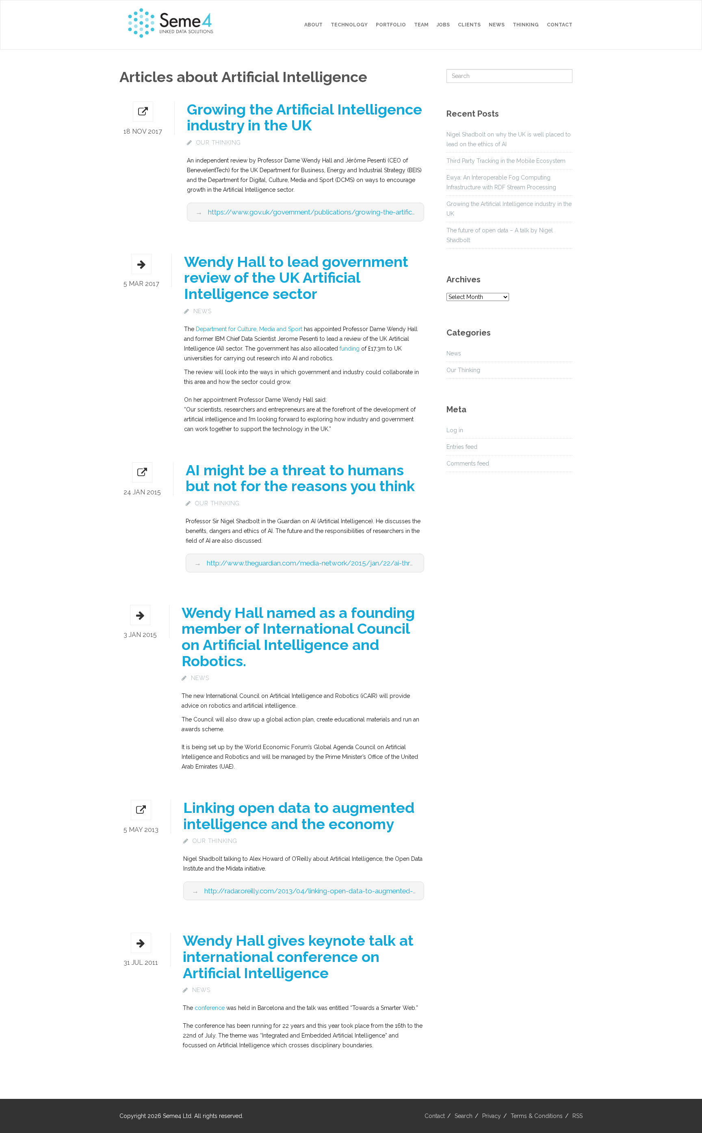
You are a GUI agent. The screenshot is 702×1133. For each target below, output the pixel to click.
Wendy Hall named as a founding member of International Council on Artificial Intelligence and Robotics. (298, 636)
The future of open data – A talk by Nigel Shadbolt (499, 235)
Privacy (491, 1116)
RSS (577, 1116)
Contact (559, 25)
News (497, 25)
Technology (349, 25)
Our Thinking (218, 142)
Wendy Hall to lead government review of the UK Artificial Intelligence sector (296, 277)
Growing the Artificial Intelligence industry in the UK (304, 117)
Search (463, 1116)
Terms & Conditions (537, 1116)
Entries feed (461, 447)
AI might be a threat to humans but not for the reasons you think (300, 478)
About (313, 25)
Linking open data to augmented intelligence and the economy (298, 815)
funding (350, 348)
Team (421, 25)
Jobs (443, 25)
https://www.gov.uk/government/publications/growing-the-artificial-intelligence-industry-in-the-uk (360, 212)
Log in (454, 430)
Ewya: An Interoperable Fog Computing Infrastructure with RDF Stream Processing (501, 182)
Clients (469, 25)
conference (210, 1008)
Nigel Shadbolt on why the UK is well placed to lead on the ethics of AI (508, 139)
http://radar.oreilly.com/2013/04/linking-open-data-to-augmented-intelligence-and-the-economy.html (362, 891)
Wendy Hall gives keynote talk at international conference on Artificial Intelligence (298, 956)
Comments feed (467, 463)
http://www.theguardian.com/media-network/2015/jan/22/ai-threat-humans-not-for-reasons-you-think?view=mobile (389, 563)
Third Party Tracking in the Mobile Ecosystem (506, 161)
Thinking (526, 25)
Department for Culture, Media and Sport (249, 329)
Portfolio (391, 25)
